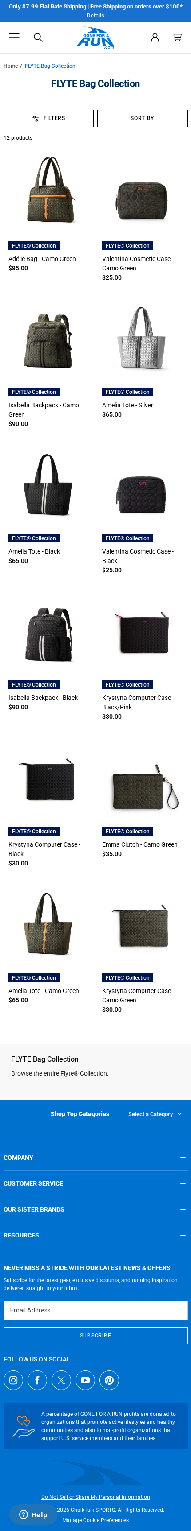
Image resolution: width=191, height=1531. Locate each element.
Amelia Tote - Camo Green (43, 990)
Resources (21, 1235)
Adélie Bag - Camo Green (42, 258)
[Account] (155, 37)
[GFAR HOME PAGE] (95, 37)
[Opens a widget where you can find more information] (33, 1515)
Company (18, 1157)
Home (11, 66)
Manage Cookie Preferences (95, 1520)
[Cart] (177, 37)
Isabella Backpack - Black (43, 697)
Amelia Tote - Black (34, 551)
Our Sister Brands (34, 1209)
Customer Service (33, 1183)
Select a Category (150, 1114)
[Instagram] (13, 1380)
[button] (14, 37)
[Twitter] (61, 1380)
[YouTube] (85, 1380)
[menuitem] (155, 37)
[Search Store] (38, 37)
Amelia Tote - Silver (127, 405)
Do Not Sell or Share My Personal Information (95, 1497)
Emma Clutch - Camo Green (140, 844)
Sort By (142, 118)
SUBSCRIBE (95, 1335)
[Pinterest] (109, 1380)
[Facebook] (37, 1380)
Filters (54, 118)
